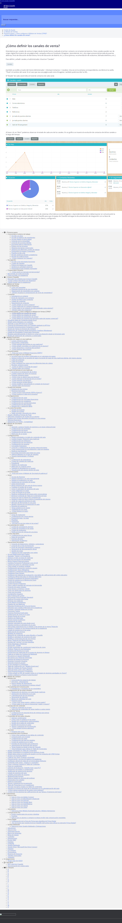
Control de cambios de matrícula (22, 461)
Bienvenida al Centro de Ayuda (18, 274)
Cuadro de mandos (17, 263)
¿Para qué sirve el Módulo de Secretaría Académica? (29, 473)
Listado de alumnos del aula (17, 773)
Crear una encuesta (14, 592)
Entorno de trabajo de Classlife (21, 265)
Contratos (11, 836)
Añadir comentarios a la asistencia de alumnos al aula (26, 752)
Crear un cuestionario (15, 766)
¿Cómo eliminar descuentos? (21, 349)
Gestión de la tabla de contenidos (22, 723)
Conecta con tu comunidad (20, 241)
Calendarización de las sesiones (22, 695)
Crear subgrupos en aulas (20, 490)
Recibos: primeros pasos (19, 365)
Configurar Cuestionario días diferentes (21, 571)
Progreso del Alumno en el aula (18, 651)
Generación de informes (19, 697)
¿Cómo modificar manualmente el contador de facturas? (30, 384)
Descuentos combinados (19, 342)
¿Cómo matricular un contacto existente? (25, 306)
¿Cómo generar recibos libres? (21, 382)
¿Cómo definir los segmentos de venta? (24, 317)
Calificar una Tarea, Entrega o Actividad (21, 757)
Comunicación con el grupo (20, 737)
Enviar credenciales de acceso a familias (25, 814)
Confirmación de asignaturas (21, 459)
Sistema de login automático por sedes (24, 552)
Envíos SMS (12, 840)
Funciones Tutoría (14, 611)
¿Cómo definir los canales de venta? (17, 35)
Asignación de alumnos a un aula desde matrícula (28, 692)
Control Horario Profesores (17, 583)
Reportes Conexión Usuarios (17, 661)
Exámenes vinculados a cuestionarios (20, 769)
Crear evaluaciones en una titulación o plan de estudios (30, 449)
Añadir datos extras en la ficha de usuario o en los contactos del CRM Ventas (34, 754)
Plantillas (14, 520)
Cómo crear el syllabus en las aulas (23, 719)
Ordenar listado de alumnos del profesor (21, 778)
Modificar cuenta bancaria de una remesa (22, 639)
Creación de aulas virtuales (17, 587)
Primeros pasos (16, 701)
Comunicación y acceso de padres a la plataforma (24, 759)
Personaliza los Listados (16, 780)
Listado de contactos (18, 301)
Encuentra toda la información (21, 244)
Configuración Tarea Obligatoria (18, 570)
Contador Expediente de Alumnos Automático (23, 578)
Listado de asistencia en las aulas (19, 630)
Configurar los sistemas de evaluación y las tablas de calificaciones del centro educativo (37, 575)
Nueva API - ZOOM (14, 645)
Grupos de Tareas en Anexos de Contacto (22, 329)
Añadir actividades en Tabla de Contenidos (22, 750)
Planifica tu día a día (18, 253)
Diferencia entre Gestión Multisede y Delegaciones (28, 826)
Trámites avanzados (14, 855)
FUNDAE (11, 843)
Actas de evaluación (18, 515)
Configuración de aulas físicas (21, 535)
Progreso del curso (17, 731)
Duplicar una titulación (19, 451)
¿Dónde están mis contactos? (21, 310)
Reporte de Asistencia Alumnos (18, 659)
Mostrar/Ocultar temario (15, 776)
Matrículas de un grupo (19, 434)
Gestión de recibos (17, 411)
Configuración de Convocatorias (22, 516)
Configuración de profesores (21, 441)
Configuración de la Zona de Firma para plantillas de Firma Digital (33, 821)
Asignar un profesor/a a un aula (22, 480)
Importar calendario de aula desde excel (21, 623)
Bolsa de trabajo (13, 835)
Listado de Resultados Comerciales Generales (23, 332)
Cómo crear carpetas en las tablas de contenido (27, 735)
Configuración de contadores (21, 401)
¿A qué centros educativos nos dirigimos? (22, 280)
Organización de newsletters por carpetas (25, 291)
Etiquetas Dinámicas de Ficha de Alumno (22, 606)
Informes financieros (14, 420)
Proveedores (12, 852)
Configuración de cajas (19, 398)
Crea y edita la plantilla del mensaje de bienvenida (25, 585)
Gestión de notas (17, 551)
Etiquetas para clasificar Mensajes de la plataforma (25, 608)
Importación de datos (15, 621)
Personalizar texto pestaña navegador (24, 268)
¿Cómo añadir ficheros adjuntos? (22, 728)
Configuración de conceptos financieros (24, 399)
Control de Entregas (14, 582)
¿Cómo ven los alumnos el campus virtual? (26, 685)
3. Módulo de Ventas (11, 32)
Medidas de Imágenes (15, 633)
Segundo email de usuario (16, 663)
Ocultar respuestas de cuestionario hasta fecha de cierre (27, 647)
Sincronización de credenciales (18, 866)
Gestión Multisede (14, 845)
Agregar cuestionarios (18, 718)
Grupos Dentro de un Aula (16, 616)
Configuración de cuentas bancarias (23, 403)
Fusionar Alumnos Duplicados (18, 613)
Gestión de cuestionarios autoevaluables (25, 721)
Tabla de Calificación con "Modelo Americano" (23, 666)
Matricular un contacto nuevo (21, 466)
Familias (14, 816)
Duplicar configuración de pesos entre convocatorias (29, 494)
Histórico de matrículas (19, 465)
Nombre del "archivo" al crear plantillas (21, 642)
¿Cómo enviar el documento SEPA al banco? (26, 392)
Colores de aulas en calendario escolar (21, 565)
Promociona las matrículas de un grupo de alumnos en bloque (28, 652)
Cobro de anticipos (17, 360)
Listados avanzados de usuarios (18, 775)
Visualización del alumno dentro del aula (25, 470)
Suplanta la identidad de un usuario (23, 468)
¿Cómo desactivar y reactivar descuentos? (25, 348)
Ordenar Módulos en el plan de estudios (24, 454)
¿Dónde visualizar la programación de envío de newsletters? (31, 293)
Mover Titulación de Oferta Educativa (20, 640)
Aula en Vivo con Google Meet (21, 802)
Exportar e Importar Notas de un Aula (20, 609)
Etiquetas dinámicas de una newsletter (24, 289)
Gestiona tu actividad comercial (22, 267)
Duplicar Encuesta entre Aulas (18, 599)
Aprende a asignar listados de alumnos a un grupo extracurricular (33, 427)
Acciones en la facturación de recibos (24, 372)
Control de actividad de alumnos (22, 527)
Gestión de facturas (17, 410)
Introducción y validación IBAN (21, 406)
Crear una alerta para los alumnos (19, 590)
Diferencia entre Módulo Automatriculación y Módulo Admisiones (33, 811)
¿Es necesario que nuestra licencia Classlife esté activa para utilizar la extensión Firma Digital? (43, 823)
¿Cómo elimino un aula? (19, 511)
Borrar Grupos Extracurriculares (18, 561)
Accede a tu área (17, 236)
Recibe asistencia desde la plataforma (24, 255)
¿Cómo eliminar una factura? (21, 380)
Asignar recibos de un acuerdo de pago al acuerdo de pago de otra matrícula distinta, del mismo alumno (46, 358)
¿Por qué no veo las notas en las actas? (25, 523)
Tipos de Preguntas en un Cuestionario (21, 785)
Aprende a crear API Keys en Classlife (20, 323)
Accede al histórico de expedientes (23, 237)
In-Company (12, 850)
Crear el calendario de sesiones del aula (25, 489)
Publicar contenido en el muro (21, 707)
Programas (15, 521)
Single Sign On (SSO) (15, 861)
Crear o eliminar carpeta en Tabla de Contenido (24, 764)
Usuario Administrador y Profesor (22, 456)
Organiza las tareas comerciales (22, 248)
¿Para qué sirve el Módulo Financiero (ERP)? (26, 353)
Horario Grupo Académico (16, 620)
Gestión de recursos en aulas (21, 725)
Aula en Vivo (12, 830)
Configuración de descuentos (21, 404)
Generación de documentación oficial (24, 549)
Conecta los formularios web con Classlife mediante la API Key (29, 325)
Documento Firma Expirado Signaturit (20, 597)
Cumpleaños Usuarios (15, 594)
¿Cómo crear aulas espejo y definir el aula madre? (28, 702)
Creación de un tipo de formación (22, 546)
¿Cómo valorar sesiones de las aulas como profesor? (26, 790)
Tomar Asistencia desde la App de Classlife (26, 747)
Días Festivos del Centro (16, 595)
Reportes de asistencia (19, 506)
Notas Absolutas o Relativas (17, 644)
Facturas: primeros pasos (19, 375)
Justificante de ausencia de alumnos (20, 771)
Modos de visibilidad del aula (21, 699)
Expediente (15, 463)
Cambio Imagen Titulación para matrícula (25, 439)
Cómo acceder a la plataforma (18, 275)
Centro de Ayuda (9, 30)
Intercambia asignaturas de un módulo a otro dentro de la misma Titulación (33, 626)
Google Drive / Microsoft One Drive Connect (22, 847)
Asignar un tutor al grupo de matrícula (20, 558)
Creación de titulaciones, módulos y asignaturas (27, 544)
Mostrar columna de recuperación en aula (25, 504)
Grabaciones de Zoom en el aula (19, 614)
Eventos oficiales (17, 539)
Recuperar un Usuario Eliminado (19, 656)
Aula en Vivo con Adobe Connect (22, 797)
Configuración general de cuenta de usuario (22, 568)
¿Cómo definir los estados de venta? (23, 315)
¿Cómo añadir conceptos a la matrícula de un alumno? (29, 346)
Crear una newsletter (18, 287)
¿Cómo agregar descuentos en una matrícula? (27, 344)
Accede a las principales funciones (23, 262)
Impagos (10, 849)
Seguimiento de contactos (20, 303)
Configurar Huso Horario (16, 573)
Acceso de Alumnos (18, 477)
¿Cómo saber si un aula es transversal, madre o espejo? (30, 704)
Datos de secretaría (18, 537)
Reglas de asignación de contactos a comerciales (24, 336)
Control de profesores (18, 530)
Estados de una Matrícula (16, 604)
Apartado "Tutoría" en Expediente (19, 556)
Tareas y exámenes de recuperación (23, 726)
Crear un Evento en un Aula (20, 492)
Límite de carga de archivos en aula (23, 501)
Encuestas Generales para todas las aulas (25, 453)
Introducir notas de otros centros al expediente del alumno (30, 499)
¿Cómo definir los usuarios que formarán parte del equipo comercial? (34, 318)
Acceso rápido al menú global (21, 239)
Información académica (19, 540)
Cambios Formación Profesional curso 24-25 (23, 563)
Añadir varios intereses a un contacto (20, 322)
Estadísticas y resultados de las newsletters (26, 688)
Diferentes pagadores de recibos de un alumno (23, 416)
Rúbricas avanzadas (15, 781)
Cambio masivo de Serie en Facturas (24, 373)
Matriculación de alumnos (16, 632)
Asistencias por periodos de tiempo (23, 482)
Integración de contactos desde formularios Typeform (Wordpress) (30, 330)
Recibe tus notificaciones (19, 256)
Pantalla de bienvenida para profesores (24, 744)
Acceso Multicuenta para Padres (19, 554)
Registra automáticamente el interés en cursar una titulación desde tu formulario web (36, 334)
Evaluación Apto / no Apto (20, 518)
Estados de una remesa (19, 389)
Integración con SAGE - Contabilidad (20, 422)
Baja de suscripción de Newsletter (19, 559)
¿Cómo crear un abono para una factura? (25, 377)
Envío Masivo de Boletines (17, 602)
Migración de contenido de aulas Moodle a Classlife (25, 635)
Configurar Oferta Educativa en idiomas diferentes (24, 577)
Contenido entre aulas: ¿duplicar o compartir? (23, 762)
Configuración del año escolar (21, 432)
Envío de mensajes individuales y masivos (25, 547)
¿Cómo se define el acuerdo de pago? (24, 367)
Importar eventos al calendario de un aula (22, 625)
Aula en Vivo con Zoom (19, 807)
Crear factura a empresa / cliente (19, 589)
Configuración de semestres (20, 429)
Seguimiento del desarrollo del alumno (24, 745)
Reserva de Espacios (15, 854)
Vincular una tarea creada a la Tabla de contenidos (25, 787)
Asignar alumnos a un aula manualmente (25, 478)
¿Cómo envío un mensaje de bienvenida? (25, 272)
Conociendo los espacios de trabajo (23, 680)
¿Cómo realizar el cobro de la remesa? (24, 394)
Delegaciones (12, 838)
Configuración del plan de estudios (23, 740)
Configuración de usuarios (20, 444)
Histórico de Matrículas (15, 618)
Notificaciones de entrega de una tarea (24, 532)
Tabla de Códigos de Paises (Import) (20, 668)
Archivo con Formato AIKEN (17, 756)
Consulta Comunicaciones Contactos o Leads (23, 327)
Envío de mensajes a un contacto (22, 298)
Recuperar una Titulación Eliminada (20, 657)
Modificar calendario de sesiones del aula (22, 637)
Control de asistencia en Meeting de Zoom (22, 580)
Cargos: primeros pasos (19, 341)
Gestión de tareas (17, 714)
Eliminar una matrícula (15, 601)
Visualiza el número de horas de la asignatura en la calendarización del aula (33, 788)
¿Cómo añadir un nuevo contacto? (23, 305)
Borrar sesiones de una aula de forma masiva (26, 485)
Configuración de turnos (19, 430)
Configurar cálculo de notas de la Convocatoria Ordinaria (27, 761)
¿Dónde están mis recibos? (20, 368)
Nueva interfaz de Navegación (21, 683)
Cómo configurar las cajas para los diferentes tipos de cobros (32, 363)
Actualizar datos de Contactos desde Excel (22, 320)
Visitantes (11, 857)
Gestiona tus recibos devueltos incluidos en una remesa (26, 418)
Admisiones (12, 828)
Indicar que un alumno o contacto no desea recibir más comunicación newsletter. (38, 818)
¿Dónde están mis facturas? (20, 385)
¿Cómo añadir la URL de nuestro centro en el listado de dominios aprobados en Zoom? (37, 673)
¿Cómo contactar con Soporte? (22, 258)
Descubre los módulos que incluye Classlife (22, 279)
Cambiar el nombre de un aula (21, 487)
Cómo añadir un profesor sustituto (19, 566)
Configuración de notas (19, 738)
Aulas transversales (18, 484)
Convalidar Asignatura (18, 446)
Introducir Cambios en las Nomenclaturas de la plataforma (27, 628)
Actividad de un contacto (19, 296)
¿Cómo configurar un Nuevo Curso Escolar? (23, 675)
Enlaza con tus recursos (19, 246)
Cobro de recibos (17, 361)
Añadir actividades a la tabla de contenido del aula (28, 437)
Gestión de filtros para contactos (22, 299)
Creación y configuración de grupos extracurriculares (29, 447)
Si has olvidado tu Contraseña (18, 664)
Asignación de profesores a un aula (23, 694)
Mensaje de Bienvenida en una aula (23, 503)
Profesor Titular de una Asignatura (19, 649)
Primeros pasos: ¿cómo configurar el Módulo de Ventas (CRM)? (25, 33)
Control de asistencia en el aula (22, 742)
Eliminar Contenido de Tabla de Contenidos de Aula (29, 496)
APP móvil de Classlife (15, 864)
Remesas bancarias (18, 391)
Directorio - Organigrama (19, 682)
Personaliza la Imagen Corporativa (23, 251)
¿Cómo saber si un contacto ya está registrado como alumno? (32, 308)
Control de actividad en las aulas (22, 528)
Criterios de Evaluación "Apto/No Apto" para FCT (24, 768)
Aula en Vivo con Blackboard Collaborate (25, 799)
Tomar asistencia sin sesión (20, 508)
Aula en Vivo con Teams (19, 806)
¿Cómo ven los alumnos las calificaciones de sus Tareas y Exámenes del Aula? (34, 792)
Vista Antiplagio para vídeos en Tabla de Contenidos (29, 749)
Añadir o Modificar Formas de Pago (20, 415)
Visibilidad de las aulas (19, 509)
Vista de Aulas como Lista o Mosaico (20, 670)
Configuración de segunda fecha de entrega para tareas (30, 713)
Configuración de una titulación (22, 442)
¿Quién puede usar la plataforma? (19, 282)
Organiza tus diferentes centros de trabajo (25, 249)
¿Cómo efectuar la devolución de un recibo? (26, 379)
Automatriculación (14, 831)
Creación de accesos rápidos (21, 243)
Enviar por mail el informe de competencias (26, 497)
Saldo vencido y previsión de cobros (23, 413)
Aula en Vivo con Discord (20, 800)
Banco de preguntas (14, 833)
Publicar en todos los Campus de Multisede (22, 654)
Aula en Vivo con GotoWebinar (21, 804)
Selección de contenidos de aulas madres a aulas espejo (30, 709)
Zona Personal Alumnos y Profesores (20, 671)
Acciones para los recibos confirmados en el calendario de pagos (33, 356)
